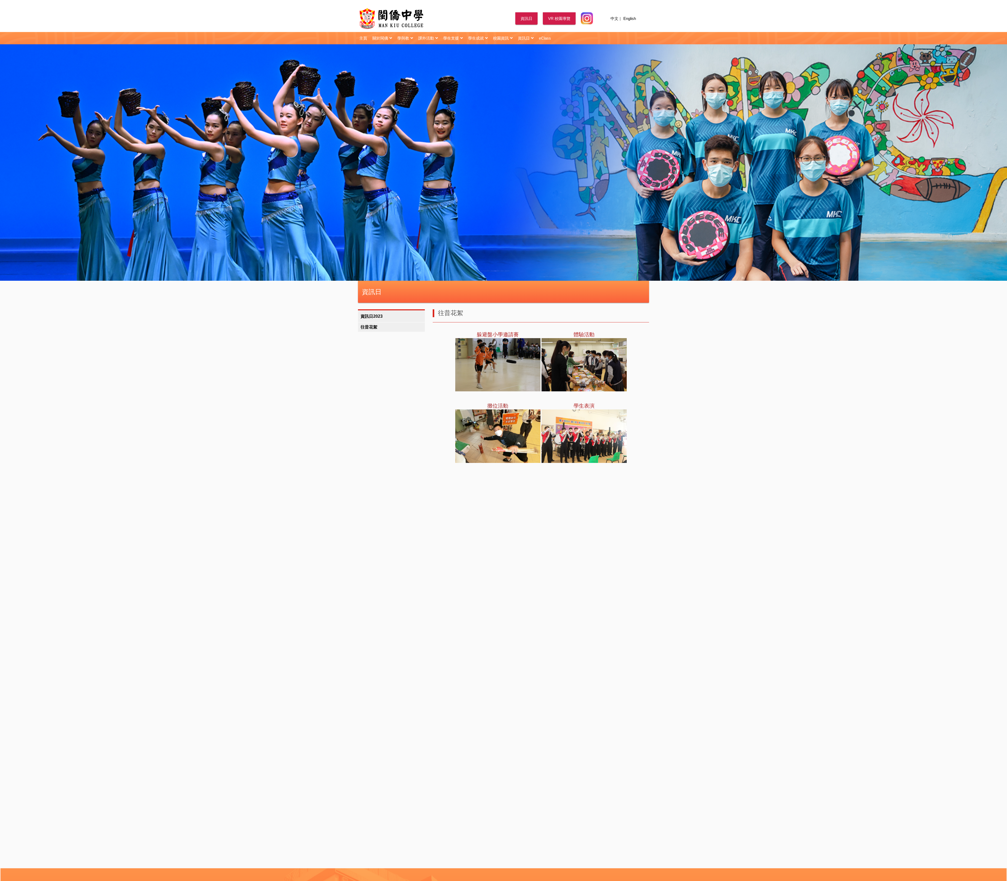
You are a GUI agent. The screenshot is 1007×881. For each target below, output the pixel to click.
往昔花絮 (369, 327)
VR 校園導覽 (559, 18)
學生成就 (476, 38)
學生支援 (451, 38)
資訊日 (526, 18)
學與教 (403, 38)
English (629, 18)
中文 (614, 18)
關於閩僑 (380, 38)
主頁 (363, 38)
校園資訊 (501, 38)
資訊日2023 (372, 316)
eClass (545, 38)
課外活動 (426, 38)
